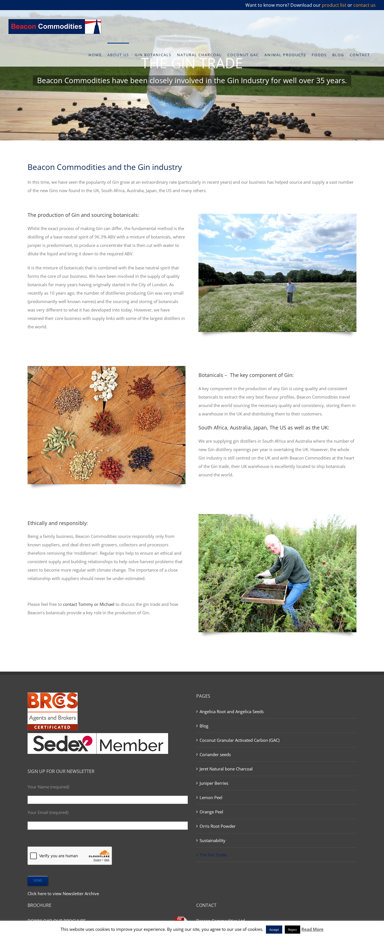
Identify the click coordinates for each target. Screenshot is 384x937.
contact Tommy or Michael (88, 604)
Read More (312, 929)
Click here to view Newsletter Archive (63, 893)
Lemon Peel (211, 797)
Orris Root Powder (218, 826)
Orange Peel (211, 812)
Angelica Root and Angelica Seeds (232, 711)
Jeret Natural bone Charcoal (226, 769)
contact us (364, 5)
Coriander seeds (215, 754)
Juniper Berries (214, 783)
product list (334, 5)
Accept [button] (274, 929)
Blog (204, 726)
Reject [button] (292, 929)
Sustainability (212, 840)
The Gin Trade (213, 855)
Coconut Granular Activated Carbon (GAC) (239, 740)
